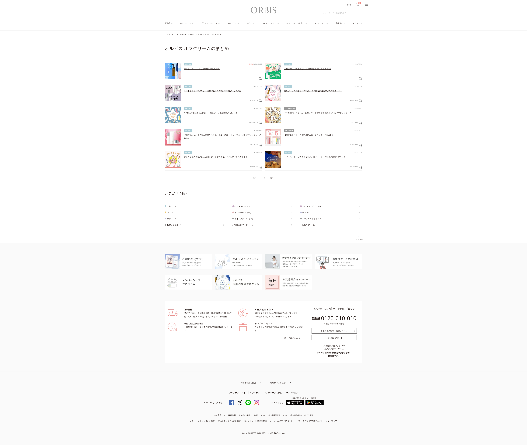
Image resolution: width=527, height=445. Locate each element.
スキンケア (231, 23)
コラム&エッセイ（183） (313, 218)
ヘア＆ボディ (256, 392)
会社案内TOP (219, 415)
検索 (323, 13)
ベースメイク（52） (243, 206)
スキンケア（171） (175, 206)
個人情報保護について (278, 415)
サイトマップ (331, 421)
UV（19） (171, 212)
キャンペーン (185, 23)
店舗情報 (339, 23)
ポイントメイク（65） (312, 206)
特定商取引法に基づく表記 (301, 415)
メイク (249, 23)
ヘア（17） (307, 212)
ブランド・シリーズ (209, 23)
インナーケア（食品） (295, 23)
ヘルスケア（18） (308, 225)
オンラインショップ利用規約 (202, 421)
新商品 (167, 23)
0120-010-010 (338, 318)
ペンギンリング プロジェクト (310, 421)
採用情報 (232, 415)
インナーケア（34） (243, 212)
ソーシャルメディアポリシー (282, 421)
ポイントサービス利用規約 (255, 421)
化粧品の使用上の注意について (252, 415)
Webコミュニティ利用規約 (229, 421)
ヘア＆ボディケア (269, 23)
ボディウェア (320, 23)
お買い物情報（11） (175, 225)
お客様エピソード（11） (243, 225)
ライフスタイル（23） (244, 218)
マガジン (356, 23)
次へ (272, 177)
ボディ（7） (172, 218)
